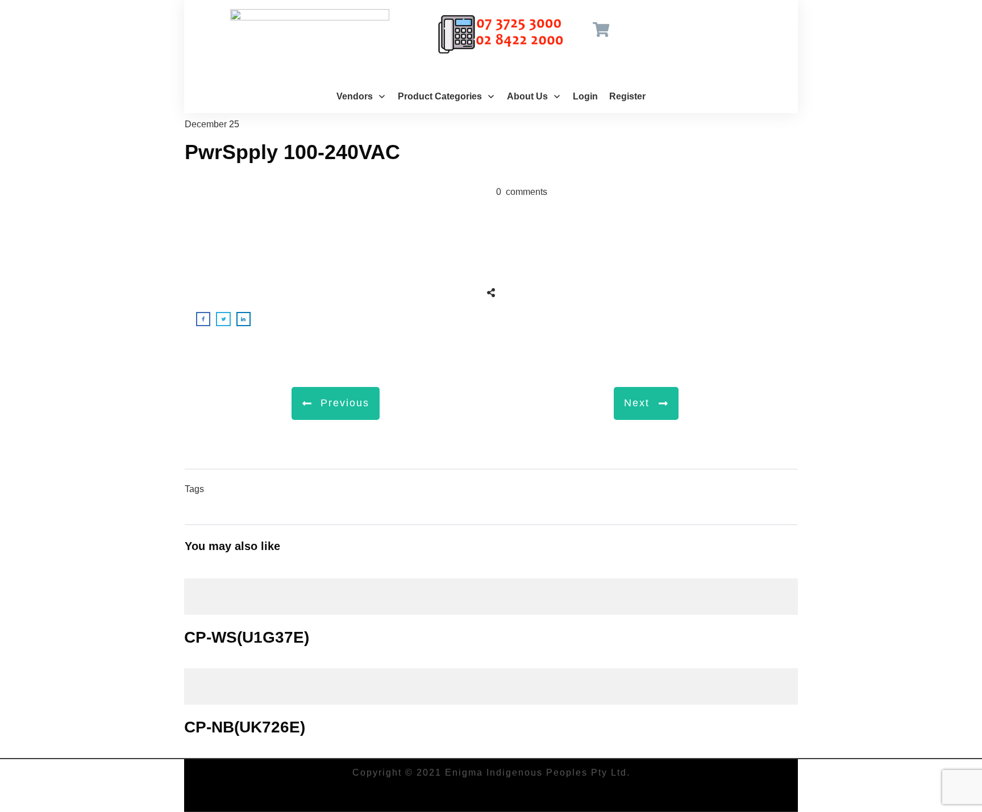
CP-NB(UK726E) (491, 702)
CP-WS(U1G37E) (491, 612)
